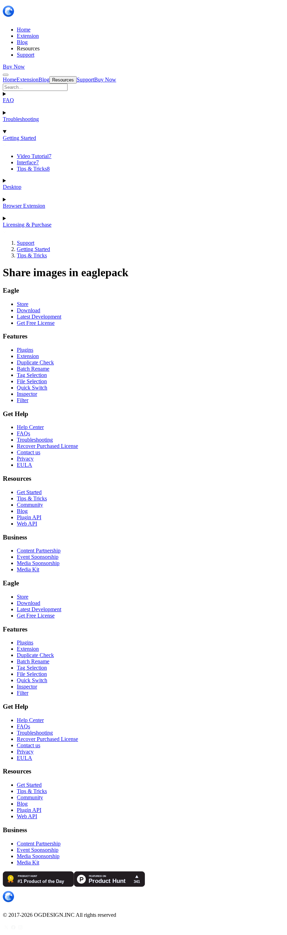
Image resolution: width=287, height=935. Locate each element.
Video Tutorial (34, 156)
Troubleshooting (21, 119)
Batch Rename (33, 369)
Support (25, 243)
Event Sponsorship (37, 557)
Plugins (25, 350)
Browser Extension (24, 206)
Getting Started (19, 138)
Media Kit (28, 569)
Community (30, 505)
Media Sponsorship (38, 563)
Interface (28, 162)
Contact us (28, 452)
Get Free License (36, 323)
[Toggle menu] (5, 75)
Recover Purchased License (47, 446)
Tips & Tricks (33, 169)
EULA (24, 465)
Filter (22, 400)
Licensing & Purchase (27, 225)
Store (22, 304)
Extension (28, 356)
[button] (143, 87)
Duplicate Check (35, 362)
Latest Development (39, 317)
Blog (22, 511)
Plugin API (29, 517)
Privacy (25, 459)
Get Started (29, 492)
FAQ (8, 100)
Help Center (30, 427)
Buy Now (14, 67)
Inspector (27, 394)
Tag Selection (32, 375)
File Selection (32, 381)
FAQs (23, 433)
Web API (27, 524)
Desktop (12, 187)
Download (28, 310)
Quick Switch (32, 388)
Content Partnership (39, 551)
